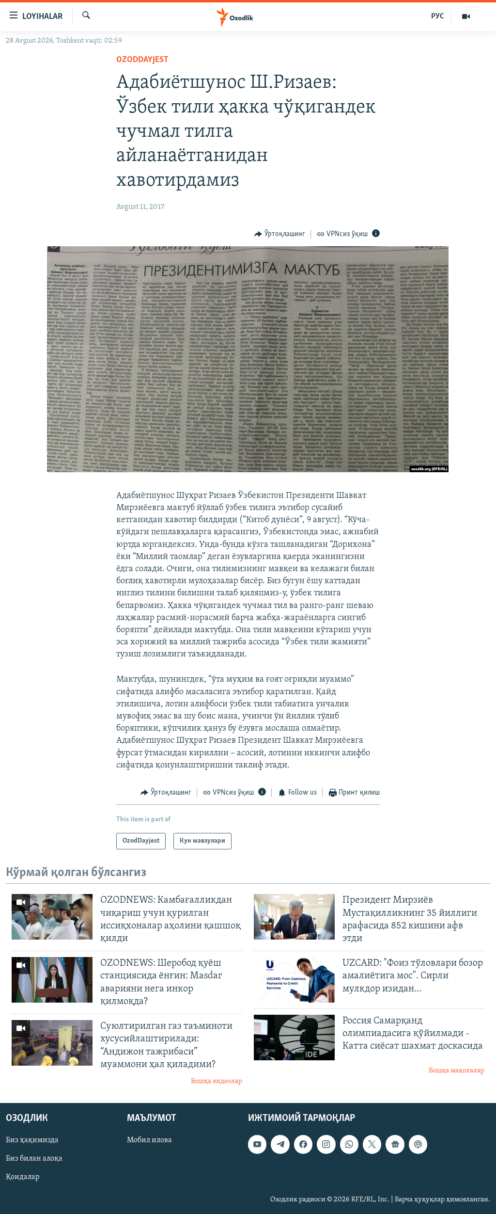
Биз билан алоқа (34, 1159)
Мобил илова (149, 1141)
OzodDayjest (142, 60)
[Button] (279, 234)
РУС (437, 16)
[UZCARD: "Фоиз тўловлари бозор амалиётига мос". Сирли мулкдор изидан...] (294, 980)
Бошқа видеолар (216, 1081)
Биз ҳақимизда (32, 1141)
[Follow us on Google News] (395, 1144)
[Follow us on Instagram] (326, 1144)
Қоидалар (23, 1178)
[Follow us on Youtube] (257, 1144)
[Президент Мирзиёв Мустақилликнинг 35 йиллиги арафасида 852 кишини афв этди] (294, 917)
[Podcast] (418, 1144)
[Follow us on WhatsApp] (349, 1144)
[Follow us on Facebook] (303, 1144)
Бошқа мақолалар (456, 1070)
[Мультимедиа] (465, 16)
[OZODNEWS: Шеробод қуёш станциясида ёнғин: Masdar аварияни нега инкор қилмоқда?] (52, 980)
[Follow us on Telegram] (280, 1144)
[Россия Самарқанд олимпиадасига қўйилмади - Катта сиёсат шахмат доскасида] (294, 1037)
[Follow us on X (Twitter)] (372, 1144)
